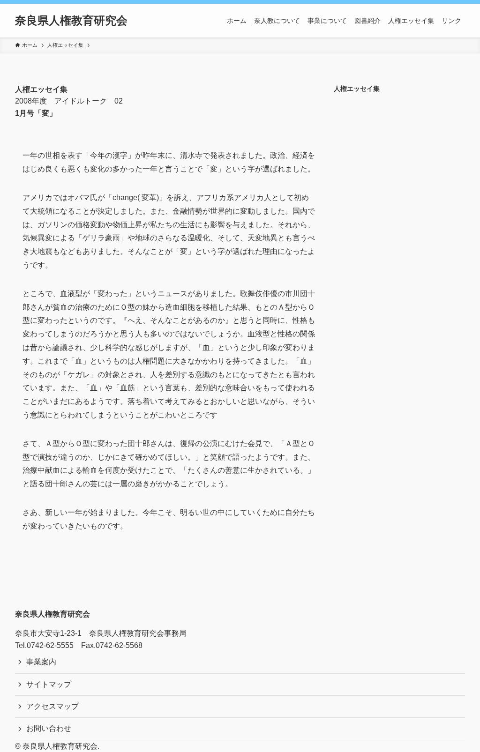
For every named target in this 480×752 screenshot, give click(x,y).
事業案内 (41, 662)
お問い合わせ (48, 728)
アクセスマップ (52, 706)
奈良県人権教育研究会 (71, 20)
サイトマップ (48, 684)
